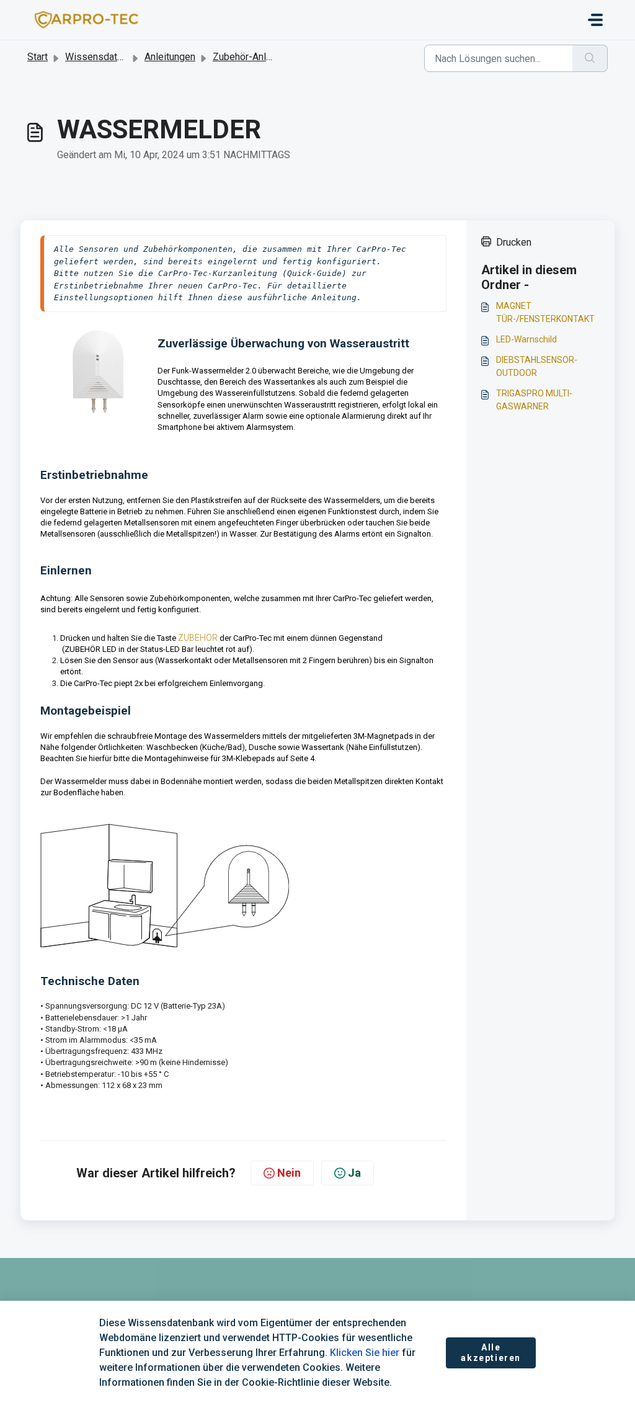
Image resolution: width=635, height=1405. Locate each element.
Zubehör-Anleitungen (258, 57)
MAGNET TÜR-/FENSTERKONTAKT (545, 312)
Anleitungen (169, 57)
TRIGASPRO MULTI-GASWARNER (534, 399)
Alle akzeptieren (491, 1352)
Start (37, 57)
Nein (289, 1172)
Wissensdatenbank (106, 57)
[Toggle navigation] (595, 20)
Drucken (513, 242)
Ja (354, 1172)
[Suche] (590, 58)
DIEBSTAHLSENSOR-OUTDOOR (536, 366)
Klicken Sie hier (364, 1352)
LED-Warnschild (526, 339)
